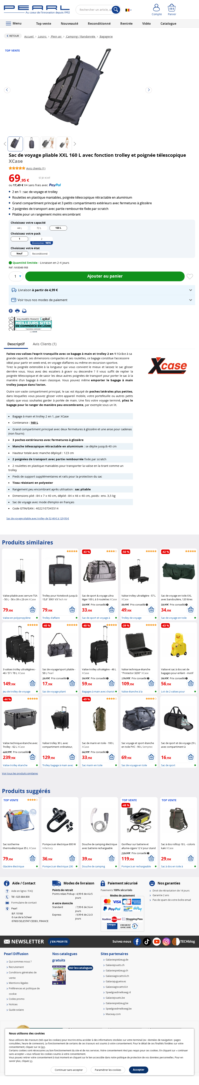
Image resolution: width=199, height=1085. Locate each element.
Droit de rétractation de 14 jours (171, 890)
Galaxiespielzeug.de (117, 959)
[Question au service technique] (25, 310)
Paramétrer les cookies (108, 1070)
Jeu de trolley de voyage (16, 691)
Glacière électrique (13, 866)
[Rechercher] (116, 10)
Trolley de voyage (131, 618)
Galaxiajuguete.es (116, 981)
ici (31, 1060)
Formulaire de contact (24, 902)
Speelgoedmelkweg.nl (118, 992)
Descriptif (15, 344)
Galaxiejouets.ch (115, 965)
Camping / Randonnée (80, 36)
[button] (102, 290)
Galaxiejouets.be (115, 997)
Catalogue (168, 23)
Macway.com (113, 1014)
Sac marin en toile (92, 765)
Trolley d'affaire (51, 618)
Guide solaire (16, 1009)
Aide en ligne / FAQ (22, 891)
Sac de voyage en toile (174, 618)
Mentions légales (18, 983)
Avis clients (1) (44, 344)
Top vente (43, 23)
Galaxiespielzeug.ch (117, 970)
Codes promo (16, 999)
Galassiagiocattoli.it (117, 987)
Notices (13, 1004)
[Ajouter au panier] (32, 609)
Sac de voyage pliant (54, 691)
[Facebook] (12, 310)
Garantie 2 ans (161, 895)
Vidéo (146, 23)
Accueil (29, 36)
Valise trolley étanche (15, 765)
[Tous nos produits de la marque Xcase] (167, 364)
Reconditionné (99, 23)
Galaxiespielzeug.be (117, 1003)
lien (43, 1046)
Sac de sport (168, 765)
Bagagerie (106, 36)
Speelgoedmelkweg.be (119, 1008)
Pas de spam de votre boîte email (172, 900)
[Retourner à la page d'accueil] (37, 10)
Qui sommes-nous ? (20, 961)
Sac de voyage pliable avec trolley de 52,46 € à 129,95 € (37, 518)
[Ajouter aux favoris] (190, 277)
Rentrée (126, 23)
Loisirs (42, 36)
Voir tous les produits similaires (20, 773)
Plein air (56, 36)
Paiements (116, 890)
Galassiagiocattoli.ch (117, 976)
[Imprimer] (18, 310)
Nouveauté (69, 23)
